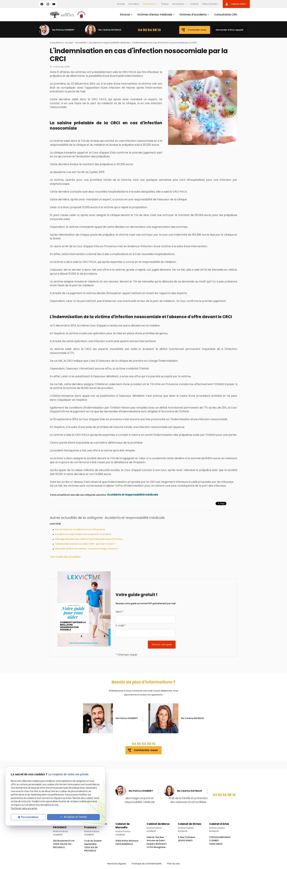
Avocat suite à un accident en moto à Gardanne (80, 529)
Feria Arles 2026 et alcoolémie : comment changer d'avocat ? (87, 548)
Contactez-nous (193, 30)
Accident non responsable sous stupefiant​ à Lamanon (83, 534)
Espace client (235, 4)
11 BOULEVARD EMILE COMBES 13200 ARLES (219, 840)
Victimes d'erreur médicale (154, 14)
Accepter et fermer (75, 816)
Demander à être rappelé (229, 29)
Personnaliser (30, 816)
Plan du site (173, 863)
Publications (149, 3)
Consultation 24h (225, 14)
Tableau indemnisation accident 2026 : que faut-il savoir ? (85, 543)
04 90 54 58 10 (149, 30)
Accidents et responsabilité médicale (109, 42)
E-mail (121, 625)
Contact (194, 3)
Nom (119, 612)
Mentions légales (116, 863)
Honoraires (178, 3)
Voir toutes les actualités (65, 557)
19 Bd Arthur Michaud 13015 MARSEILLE (126, 842)
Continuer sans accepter (24, 808)
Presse (164, 3)
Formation (133, 3)
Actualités (81, 42)
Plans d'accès (209, 3)
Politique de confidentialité (146, 863)
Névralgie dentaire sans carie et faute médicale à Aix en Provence (88, 539)
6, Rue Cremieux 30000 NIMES (186, 839)
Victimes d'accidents (193, 14)
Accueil (121, 3)
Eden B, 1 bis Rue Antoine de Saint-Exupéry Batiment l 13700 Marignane (157, 842)
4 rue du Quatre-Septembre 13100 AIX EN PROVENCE (93, 845)
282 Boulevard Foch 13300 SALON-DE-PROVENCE (63, 844)
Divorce (125, 14)
